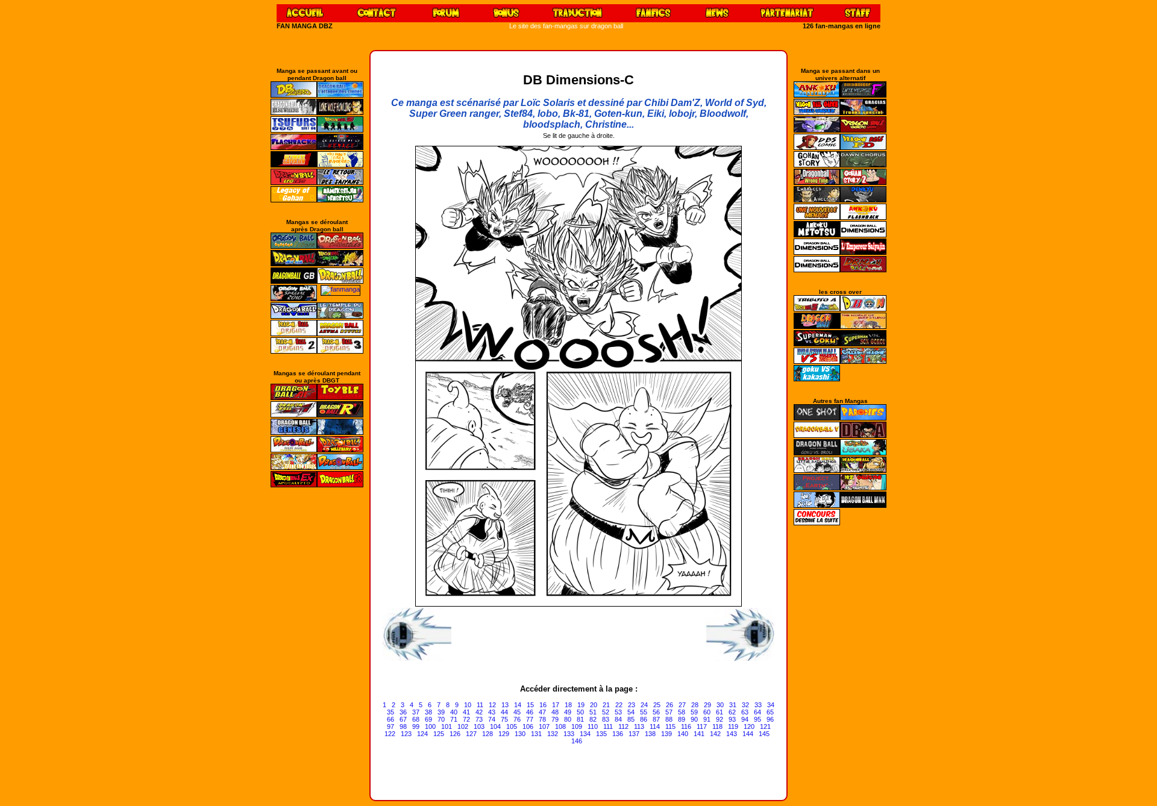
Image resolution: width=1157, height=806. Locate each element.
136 (617, 733)
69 (428, 719)
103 (479, 726)
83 (605, 719)
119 (733, 726)
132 (552, 733)
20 (593, 704)
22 (618, 704)
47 (542, 712)
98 (403, 726)
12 (492, 704)
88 (669, 719)
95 (757, 719)
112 (623, 726)
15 (530, 704)
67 (403, 719)
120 (749, 726)
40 (453, 712)
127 (471, 733)
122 (389, 733)
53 (618, 712)
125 (438, 733)
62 (732, 712)
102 (462, 726)
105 (511, 726)
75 (504, 719)
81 (580, 719)
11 (480, 704)
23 (631, 704)
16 (543, 704)
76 (517, 719)
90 (694, 719)
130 (520, 733)
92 (719, 719)
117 (702, 726)
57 (669, 712)
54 (631, 712)
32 (745, 704)
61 (719, 712)
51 (593, 712)
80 (567, 719)
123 (406, 733)
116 (686, 726)
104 (495, 726)
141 (699, 733)
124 (422, 733)
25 (656, 704)
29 (707, 704)
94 (744, 719)
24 (644, 704)
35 (390, 712)
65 (770, 712)
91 (706, 719)
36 (403, 712)
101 (446, 726)
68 (415, 719)
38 (428, 712)
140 (682, 733)
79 (555, 719)
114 (655, 726)
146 (576, 741)
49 (567, 712)
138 (650, 733)
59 (694, 712)
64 (757, 712)
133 (568, 733)
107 (544, 726)
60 (706, 712)
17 (555, 704)
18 (568, 704)
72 (466, 719)
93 (732, 719)
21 (606, 704)
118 (717, 726)
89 (681, 719)
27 (682, 704)
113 (639, 726)
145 (764, 733)
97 (390, 726)
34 (770, 704)
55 (643, 712)
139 (666, 733)
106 (527, 726)
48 (555, 712)
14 (517, 704)
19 (581, 704)
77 (529, 719)
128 (487, 733)
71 (453, 719)
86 (643, 719)
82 (593, 719)
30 (720, 704)
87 (656, 719)
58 (681, 712)
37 (415, 712)
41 (466, 712)
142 (715, 733)
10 (467, 704)
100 (430, 726)
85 (631, 719)
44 (504, 712)
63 (744, 712)
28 (694, 704)
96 (770, 719)
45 (517, 712)
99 (415, 726)
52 (605, 712)
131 (536, 733)
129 (503, 733)
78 (542, 719)
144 (747, 733)
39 (441, 712)
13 (505, 704)
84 (618, 719)
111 (608, 726)
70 (441, 719)
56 (656, 712)
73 (479, 719)
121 (765, 726)
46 (529, 712)
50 (580, 712)
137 (634, 733)
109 (576, 726)
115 (670, 726)
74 (491, 719)
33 (758, 704)
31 (732, 704)
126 (455, 733)
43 (491, 712)
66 (390, 719)
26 (669, 704)
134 (585, 733)
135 (601, 733)
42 (479, 712)
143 (731, 733)
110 (593, 726)
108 (560, 726)
